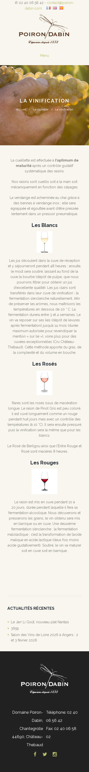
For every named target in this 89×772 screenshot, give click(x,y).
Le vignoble (40, 109)
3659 (15, 628)
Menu (44, 56)
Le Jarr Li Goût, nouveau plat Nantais (40, 622)
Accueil (21, 109)
